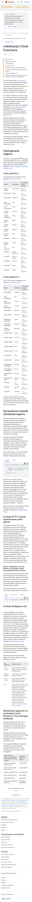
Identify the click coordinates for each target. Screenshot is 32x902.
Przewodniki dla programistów (9, 819)
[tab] (7, 460)
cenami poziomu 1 (16, 179)
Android (3, 877)
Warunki (3, 894)
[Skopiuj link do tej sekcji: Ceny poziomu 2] (21, 277)
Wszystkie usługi (5, 888)
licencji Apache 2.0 (22, 801)
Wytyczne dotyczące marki (8, 864)
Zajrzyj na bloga (5, 837)
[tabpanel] (16, 469)
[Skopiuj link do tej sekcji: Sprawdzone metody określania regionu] (26, 414)
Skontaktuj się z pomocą (7, 854)
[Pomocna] (22, 38)
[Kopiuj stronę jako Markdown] (10, 54)
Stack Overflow (5, 857)
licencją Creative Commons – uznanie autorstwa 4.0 (14, 800)
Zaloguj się (27, 2)
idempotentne (7, 624)
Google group (5, 859)
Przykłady (3, 825)
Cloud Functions (22, 7)
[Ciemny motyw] (24, 463)
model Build (8, 35)
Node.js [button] (7, 460)
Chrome (3, 880)
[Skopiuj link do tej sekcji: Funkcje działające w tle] (5, 609)
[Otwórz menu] (2, 2)
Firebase (5, 33)
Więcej (22, 595)
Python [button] (14, 460)
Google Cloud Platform (7, 885)
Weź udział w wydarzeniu (8, 847)
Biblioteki (3, 827)
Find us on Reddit (5, 839)
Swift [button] (6, 595)
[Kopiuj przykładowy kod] (27, 463)
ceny (10, 115)
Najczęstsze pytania (6, 867)
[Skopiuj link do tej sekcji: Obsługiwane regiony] (14, 154)
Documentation (7, 7)
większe (12, 741)
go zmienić (11, 144)
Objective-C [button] (14, 595)
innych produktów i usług (17, 107)
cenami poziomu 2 (16, 282)
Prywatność (10, 894)
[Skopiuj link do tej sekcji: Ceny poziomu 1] (20, 174)
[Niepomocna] (24, 38)
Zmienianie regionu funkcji (16, 641)
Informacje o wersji (6, 862)
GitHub (3, 830)
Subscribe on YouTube (7, 844)
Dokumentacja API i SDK (7, 822)
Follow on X (4, 842)
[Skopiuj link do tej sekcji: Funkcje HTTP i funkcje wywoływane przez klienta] (11, 522)
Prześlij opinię (9, 42)
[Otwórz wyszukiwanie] (18, 2)
